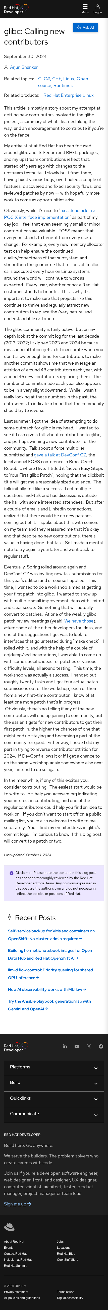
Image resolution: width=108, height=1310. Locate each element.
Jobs (60, 1241)
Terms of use (65, 1292)
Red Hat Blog (66, 1253)
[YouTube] (77, 1048)
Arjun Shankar (24, 67)
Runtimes (63, 85)
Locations (63, 1247)
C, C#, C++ (49, 79)
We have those (78, 621)
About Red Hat (14, 1241)
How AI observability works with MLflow (45, 989)
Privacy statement (16, 1292)
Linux (68, 79)
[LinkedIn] (65, 1048)
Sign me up (15, 1204)
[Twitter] (89, 1048)
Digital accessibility (70, 1298)
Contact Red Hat (15, 1253)
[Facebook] (101, 1048)
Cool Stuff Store (67, 1259)
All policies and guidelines (22, 1298)
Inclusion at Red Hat (18, 1259)
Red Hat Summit (15, 1265)
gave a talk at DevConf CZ (60, 455)
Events (8, 1247)
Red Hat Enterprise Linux (68, 95)
